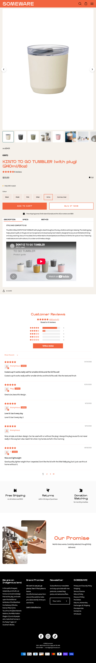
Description (9, 219)
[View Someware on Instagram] (48, 636)
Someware (50, 643)
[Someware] (18, 4)
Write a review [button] (48, 346)
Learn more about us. (33, 607)
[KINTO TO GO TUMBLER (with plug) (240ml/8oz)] (8, 136)
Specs (25, 219)
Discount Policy (79, 597)
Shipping (77, 588)
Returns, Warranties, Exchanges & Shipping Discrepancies (82, 605)
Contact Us (77, 611)
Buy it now (71, 206)
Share (9, 291)
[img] (10, 362)
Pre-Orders (77, 600)
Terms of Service (79, 591)
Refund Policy (78, 594)
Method (44, 219)
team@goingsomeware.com (52, 647)
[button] (8, 172)
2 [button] (46, 474)
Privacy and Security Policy (83, 586)
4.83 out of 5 (54, 319)
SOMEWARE (80, 580)
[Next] (92, 69)
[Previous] (3, 69)
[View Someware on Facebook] (41, 636)
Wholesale (77, 614)
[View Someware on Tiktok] (55, 636)
